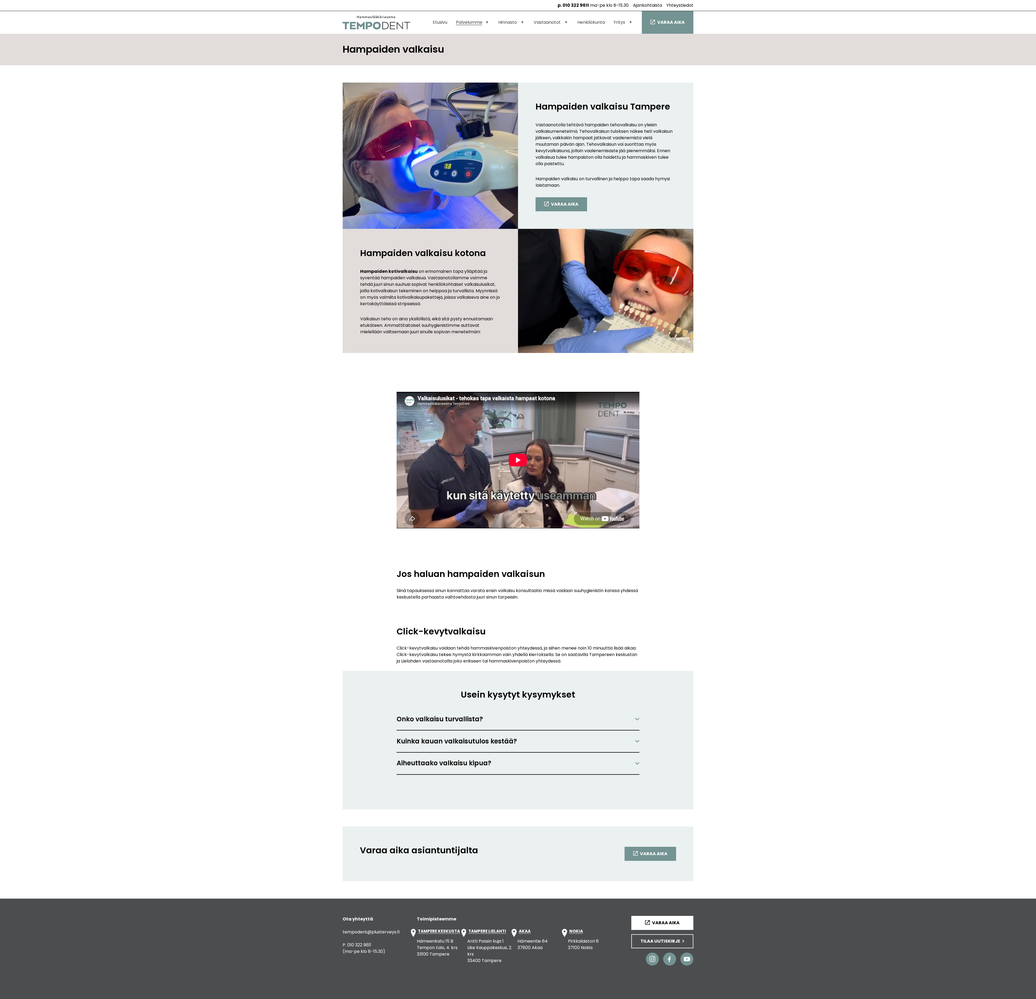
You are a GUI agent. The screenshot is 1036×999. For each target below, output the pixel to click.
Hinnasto (507, 22)
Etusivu (440, 22)
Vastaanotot (547, 22)
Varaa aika (671, 22)
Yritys (619, 22)
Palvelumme (469, 22)
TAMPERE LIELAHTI (487, 931)
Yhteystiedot (679, 5)
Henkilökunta (591, 22)
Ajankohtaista (647, 5)
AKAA (525, 931)
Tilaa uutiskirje (660, 941)
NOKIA (576, 931)
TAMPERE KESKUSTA (439, 931)
